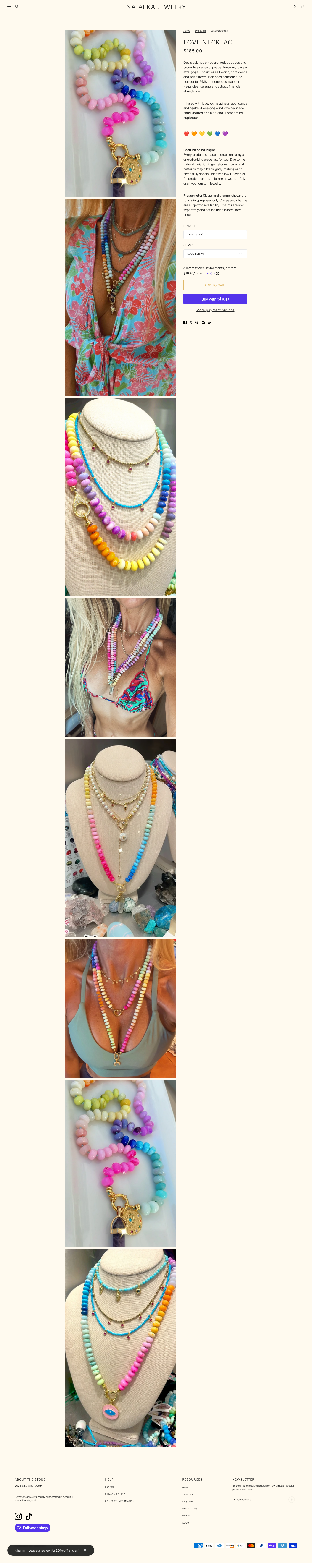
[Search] (17, 6)
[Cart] (303, 6)
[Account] (295, 6)
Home (186, 31)
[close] (85, 1550)
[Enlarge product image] (120, 113)
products (200, 31)
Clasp (188, 245)
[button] (209, 322)
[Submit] (291, 1499)
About (186, 1522)
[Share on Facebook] (185, 322)
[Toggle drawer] (9, 6)
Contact (188, 1515)
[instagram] (18, 1516)
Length (189, 225)
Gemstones (189, 1508)
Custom (187, 1501)
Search (110, 1487)
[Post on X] (191, 322)
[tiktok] (28, 1516)
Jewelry (187, 1494)
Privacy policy (115, 1494)
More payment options (215, 310)
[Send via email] (203, 322)
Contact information (120, 1501)
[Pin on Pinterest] (196, 322)
